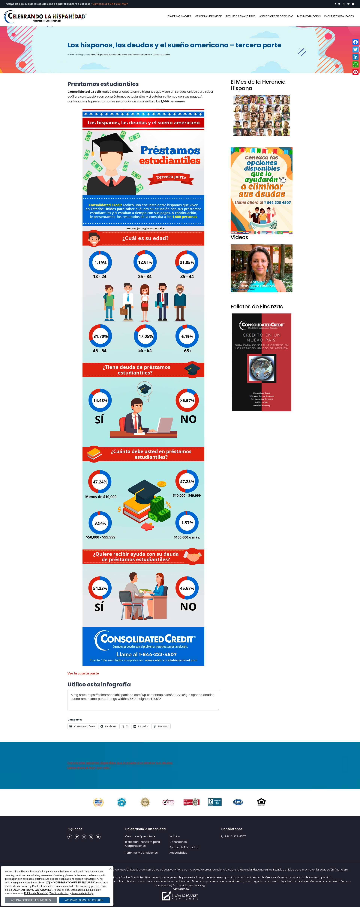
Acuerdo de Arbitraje (82, 893)
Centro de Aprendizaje (140, 836)
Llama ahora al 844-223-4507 (89, 768)
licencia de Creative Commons (271, 877)
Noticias (175, 836)
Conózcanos (178, 842)
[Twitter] (339, 4)
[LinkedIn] (355, 57)
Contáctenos (231, 829)
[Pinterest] (348, 4)
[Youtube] (353, 4)
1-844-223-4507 (118, 4)
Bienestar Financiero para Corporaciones (142, 844)
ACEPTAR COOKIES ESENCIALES (31, 900)
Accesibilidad (179, 853)
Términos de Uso (59, 893)
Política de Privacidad (184, 847)
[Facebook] (335, 4)
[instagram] (344, 4)
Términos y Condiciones (141, 853)
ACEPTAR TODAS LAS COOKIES (84, 900)
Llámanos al (100, 4)
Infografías (83, 54)
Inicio (71, 54)
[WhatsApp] (355, 64)
